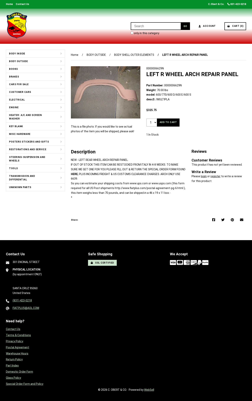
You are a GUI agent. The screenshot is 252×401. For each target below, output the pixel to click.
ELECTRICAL (17, 99)
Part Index (12, 365)
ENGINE (14, 107)
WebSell (149, 389)
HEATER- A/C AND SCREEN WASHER (25, 117)
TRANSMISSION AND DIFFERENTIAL (22, 178)
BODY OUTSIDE (18, 61)
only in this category (146, 33)
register (215, 176)
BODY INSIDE (17, 53)
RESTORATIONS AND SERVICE (27, 149)
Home (9, 4)
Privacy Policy (14, 341)
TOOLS (13, 168)
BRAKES (14, 76)
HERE (74, 174)
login (204, 176)
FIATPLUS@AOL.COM (26, 308)
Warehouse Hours (17, 353)
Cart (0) (237, 26)
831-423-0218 (238, 4)
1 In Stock (152, 134)
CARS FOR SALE (19, 84)
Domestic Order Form (19, 371)
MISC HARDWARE (20, 134)
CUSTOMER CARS (20, 92)
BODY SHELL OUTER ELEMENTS (134, 54)
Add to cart (168, 122)
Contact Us (22, 4)
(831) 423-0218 (22, 300)
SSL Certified (104, 262)
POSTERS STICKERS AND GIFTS (29, 141)
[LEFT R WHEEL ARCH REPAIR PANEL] (105, 92)
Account (209, 26)
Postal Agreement (17, 347)
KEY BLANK (16, 126)
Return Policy (14, 359)
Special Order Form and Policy (24, 383)
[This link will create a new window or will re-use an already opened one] (213, 220)
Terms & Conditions (18, 335)
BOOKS (13, 69)
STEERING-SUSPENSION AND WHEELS (27, 159)
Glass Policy (13, 377)
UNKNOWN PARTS (20, 187)
